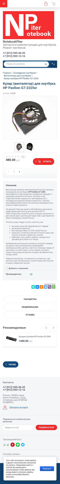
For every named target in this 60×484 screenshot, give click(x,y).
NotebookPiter (13, 41)
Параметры (30, 299)
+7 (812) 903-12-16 (14, 56)
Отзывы (30, 315)
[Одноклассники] (41, 287)
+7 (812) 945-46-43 (14, 53)
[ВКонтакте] (37, 287)
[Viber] (49, 287)
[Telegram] (45, 287)
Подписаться (46, 427)
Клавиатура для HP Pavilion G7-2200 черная (34, 337)
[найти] (46, 64)
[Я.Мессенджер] (33, 287)
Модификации (30, 307)
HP (31, 274)
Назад (12, 364)
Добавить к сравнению (18, 268)
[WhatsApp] (53, 287)
